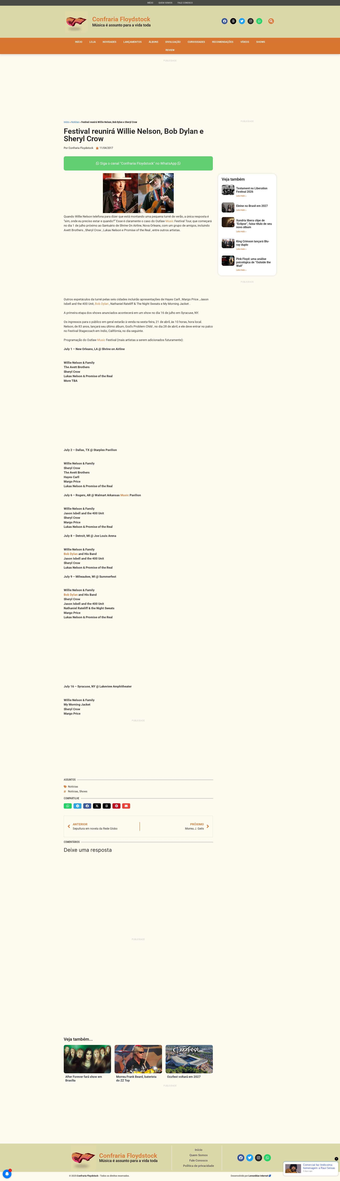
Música (105, 1160)
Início (150, 3)
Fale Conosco (185, 3)
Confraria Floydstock (121, 19)
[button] (271, 21)
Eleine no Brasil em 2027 (252, 206)
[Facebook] (225, 21)
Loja (92, 41)
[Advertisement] (170, 90)
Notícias (75, 122)
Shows (260, 41)
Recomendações (222, 41)
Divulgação (173, 41)
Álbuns (153, 41)
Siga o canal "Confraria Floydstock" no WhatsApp (138, 163)
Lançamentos (132, 41)
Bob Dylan (101, 303)
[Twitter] (242, 21)
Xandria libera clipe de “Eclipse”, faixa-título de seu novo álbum (254, 224)
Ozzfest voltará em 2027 (184, 1076)
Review (170, 50)
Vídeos (244, 41)
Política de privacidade (198, 1166)
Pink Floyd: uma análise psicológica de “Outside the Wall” (253, 262)
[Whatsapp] (259, 21)
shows (83, 791)
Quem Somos (165, 3)
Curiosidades (196, 41)
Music (170, 221)
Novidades (109, 41)
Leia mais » (241, 196)
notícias (73, 791)
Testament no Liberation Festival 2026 (251, 190)
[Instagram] (251, 21)
